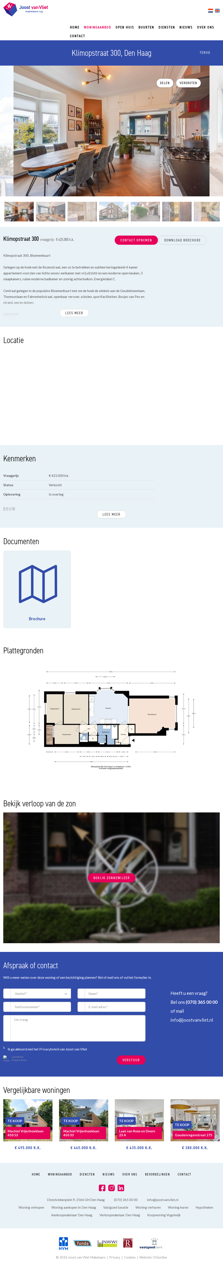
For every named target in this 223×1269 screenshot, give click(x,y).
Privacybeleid (49, 1049)
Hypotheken (204, 1207)
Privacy (15, 1060)
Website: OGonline (153, 1257)
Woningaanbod (97, 27)
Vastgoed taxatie (115, 1207)
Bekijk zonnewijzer (111, 877)
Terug (204, 52)
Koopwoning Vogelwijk (164, 1215)
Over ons (205, 27)
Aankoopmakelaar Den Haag (71, 1215)
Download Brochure (182, 240)
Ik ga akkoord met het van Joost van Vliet (47, 1049)
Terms (24, 1060)
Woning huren (178, 1207)
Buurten (146, 27)
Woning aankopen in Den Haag (73, 1207)
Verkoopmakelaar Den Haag (120, 1215)
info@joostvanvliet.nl (192, 1020)
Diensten (167, 27)
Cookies (130, 1257)
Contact (77, 36)
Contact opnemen (136, 240)
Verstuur (131, 1060)
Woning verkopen (31, 1207)
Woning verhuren (148, 1207)
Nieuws (186, 27)
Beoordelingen (157, 1174)
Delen (165, 83)
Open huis (125, 27)
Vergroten (188, 83)
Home (74, 27)
